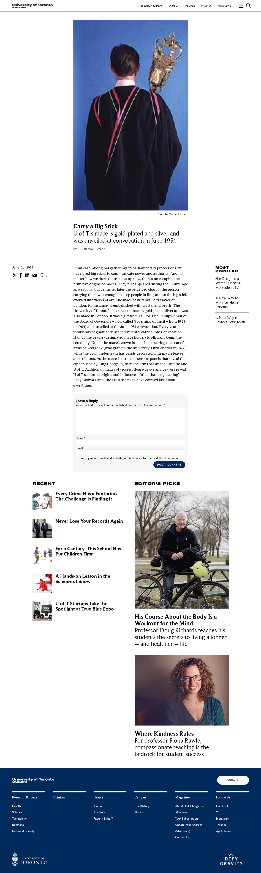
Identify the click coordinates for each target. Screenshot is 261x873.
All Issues (181, 812)
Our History (141, 806)
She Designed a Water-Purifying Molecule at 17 (228, 283)
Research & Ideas (151, 5)
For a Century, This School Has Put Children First (88, 551)
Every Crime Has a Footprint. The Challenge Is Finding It (86, 496)
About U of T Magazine (190, 806)
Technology (19, 818)
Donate (233, 780)
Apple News (224, 831)
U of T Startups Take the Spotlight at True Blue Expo (84, 606)
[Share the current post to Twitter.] (14, 275)
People (190, 5)
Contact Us (182, 837)
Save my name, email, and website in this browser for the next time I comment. (129, 458)
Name (80, 438)
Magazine (224, 5)
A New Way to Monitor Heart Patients (226, 302)
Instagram (222, 818)
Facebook (222, 806)
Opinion (174, 5)
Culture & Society (23, 831)
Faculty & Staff (103, 818)
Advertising (182, 831)
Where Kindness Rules (164, 733)
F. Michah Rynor (92, 249)
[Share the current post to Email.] (34, 275)
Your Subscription (186, 818)
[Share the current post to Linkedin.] (27, 275)
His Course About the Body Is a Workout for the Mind (176, 620)
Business (18, 825)
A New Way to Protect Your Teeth (230, 319)
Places (138, 812)
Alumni (98, 806)
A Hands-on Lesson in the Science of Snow (82, 578)
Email (80, 448)
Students (99, 812)
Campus (206, 5)
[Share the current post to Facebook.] (21, 275)
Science (17, 812)
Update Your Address (188, 825)
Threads (221, 825)
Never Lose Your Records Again (89, 521)
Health (16, 806)
